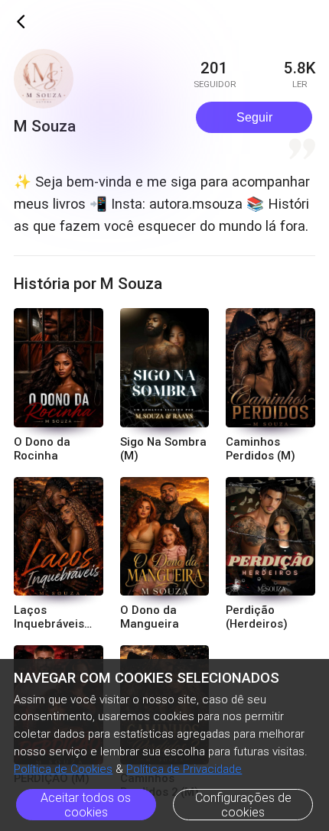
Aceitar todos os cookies (86, 805)
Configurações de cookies (243, 805)
